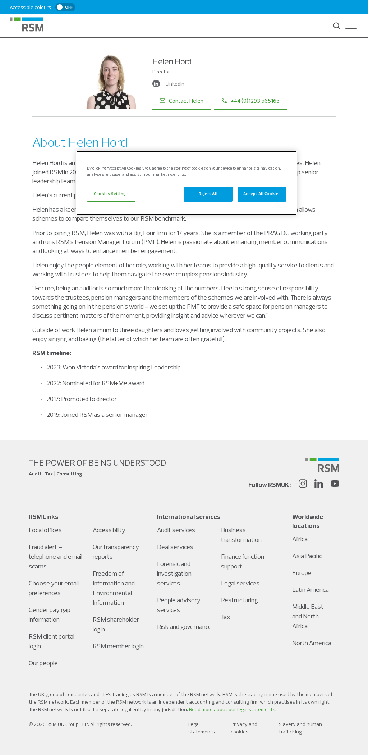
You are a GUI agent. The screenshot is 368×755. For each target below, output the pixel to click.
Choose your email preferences (54, 588)
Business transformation (241, 535)
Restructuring (239, 600)
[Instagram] (302, 484)
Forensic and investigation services (174, 573)
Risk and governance (184, 626)
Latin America (310, 589)
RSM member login (118, 646)
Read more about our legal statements (232, 709)
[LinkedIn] (318, 484)
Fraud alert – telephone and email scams (55, 556)
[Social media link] (322, 465)
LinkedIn (175, 83)
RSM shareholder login (116, 624)
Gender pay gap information (49, 614)
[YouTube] (335, 484)
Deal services (175, 547)
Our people (43, 663)
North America (311, 643)
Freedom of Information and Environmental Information (114, 588)
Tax (225, 617)
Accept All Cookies (262, 193)
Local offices (45, 530)
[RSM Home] (26, 24)
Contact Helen (186, 100)
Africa (300, 539)
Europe (302, 572)
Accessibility (109, 530)
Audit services (176, 530)
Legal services (240, 583)
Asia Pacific (307, 556)
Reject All (208, 193)
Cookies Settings (111, 193)
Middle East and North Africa (307, 616)
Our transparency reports (116, 552)
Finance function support (242, 561)
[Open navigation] (351, 25)
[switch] (65, 7)
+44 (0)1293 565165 (255, 100)
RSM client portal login (51, 641)
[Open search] (337, 25)
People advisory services (179, 605)
